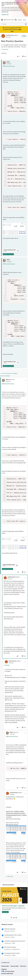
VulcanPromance (10, 35)
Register (20, 19)
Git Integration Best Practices (12, 953)
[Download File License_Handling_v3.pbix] (17, 250)
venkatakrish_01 (16, 949)
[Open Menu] (26, 24)
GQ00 (13, 943)
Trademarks (4, 969)
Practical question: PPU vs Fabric (13, 935)
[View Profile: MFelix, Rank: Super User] (3, 380)
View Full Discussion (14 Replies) (9, 373)
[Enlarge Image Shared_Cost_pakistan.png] (16, 828)
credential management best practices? (14, 941)
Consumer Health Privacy (7, 973)
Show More (5, 49)
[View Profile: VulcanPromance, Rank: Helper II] (3, 36)
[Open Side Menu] (2, 20)
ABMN (13, 955)
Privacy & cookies (14, 966)
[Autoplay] (11, 917)
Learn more (5, 912)
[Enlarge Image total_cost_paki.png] (16, 836)
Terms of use (23, 966)
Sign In (24, 19)
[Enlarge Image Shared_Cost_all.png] (16, 856)
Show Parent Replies (5, 376)
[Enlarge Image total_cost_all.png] (16, 864)
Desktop (4, 24)
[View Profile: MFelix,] (4, 62)
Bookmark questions (9, 929)
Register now (5, 14)
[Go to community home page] (9, 19)
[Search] (16, 20)
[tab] (13, 917)
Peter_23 (12, 931)
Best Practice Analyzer (10, 947)
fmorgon (12, 937)
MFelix (8, 62)
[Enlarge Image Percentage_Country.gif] (14, 229)
